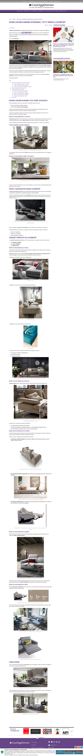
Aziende (52, 10)
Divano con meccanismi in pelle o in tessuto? (22, 86)
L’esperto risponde (59, 25)
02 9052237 (52, 747)
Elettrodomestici (33, 10)
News (49, 10)
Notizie (14, 19)
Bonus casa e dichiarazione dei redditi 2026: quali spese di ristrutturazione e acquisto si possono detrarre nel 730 (63, 45)
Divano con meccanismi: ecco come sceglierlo (21, 82)
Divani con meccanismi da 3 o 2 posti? (21, 83)
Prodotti (57, 10)
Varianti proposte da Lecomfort (18, 89)
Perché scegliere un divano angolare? (21, 85)
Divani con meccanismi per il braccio (21, 91)
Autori (33, 745)
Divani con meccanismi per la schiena (21, 93)
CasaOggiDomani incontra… (62, 58)
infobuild (25, 1)
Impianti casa (26, 10)
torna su (41, 737)
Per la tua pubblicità (37, 748)
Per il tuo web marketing (42, 1)
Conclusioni (14, 97)
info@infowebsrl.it (54, 745)
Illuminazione (40, 10)
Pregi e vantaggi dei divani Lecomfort (19, 88)
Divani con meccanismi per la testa (20, 90)
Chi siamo (34, 742)
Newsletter (62, 10)
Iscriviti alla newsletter (55, 1)
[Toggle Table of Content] (10, 80)
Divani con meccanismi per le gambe (21, 94)
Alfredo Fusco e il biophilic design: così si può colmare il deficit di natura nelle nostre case (63, 76)
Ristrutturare (20, 10)
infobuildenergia (32, 1)
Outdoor (46, 10)
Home (10, 19)
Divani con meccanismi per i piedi (20, 96)
